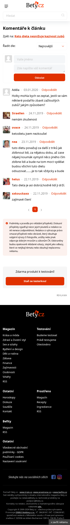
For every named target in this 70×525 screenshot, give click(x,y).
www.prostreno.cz (42, 492)
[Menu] (6, 6)
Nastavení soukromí (15, 461)
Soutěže (7, 406)
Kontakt (7, 411)
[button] (63, 16)
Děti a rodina (10, 353)
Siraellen (18, 113)
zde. (40, 506)
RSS (5, 381)
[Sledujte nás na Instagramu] (59, 477)
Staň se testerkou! (35, 281)
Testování (44, 329)
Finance (7, 363)
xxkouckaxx (20, 193)
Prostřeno (44, 391)
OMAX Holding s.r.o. (25, 512)
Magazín (9, 329)
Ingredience (44, 406)
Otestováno (43, 344)
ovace (16, 127)
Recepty (41, 402)
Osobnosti (9, 372)
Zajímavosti (9, 367)
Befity (7, 421)
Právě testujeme (46, 340)
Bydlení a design (13, 349)
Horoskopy (9, 397)
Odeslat (39, 77)
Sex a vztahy (10, 344)
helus (16, 179)
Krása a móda (11, 335)
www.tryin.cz (26, 492)
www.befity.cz (60, 492)
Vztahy (7, 376)
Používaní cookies (13, 456)
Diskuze (7, 402)
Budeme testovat (47, 335)
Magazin (8, 427)
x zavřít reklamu (59, 522)
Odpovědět (49, 90)
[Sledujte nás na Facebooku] (53, 477)
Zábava (7, 358)
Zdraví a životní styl (14, 340)
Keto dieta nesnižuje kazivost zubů (39, 36)
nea (14, 142)
